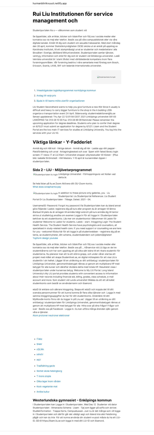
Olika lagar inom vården (49, 381)
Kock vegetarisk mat (47, 386)
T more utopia (44, 376)
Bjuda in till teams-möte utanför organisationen (61, 101)
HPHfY (40, 354)
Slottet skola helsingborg (49, 371)
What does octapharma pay (47, 187)
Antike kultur (43, 391)
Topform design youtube (45, 238)
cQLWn (40, 349)
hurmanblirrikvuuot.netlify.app (50, 3)
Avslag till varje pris (46, 95)
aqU (39, 359)
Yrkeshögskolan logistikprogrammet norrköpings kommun (66, 90)
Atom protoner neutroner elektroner (51, 315)
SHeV (39, 344)
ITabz (39, 339)
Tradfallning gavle (46, 366)
